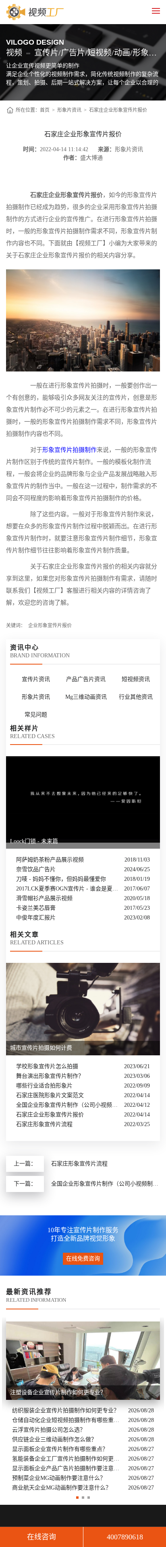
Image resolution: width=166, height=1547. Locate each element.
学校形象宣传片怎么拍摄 (47, 1066)
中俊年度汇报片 (36, 918)
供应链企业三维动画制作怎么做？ (54, 1439)
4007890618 (125, 1537)
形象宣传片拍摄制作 (69, 450)
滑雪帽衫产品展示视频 (44, 898)
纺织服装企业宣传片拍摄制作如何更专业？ (65, 1410)
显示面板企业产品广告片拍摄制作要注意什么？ (68, 1468)
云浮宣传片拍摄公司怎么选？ (48, 1430)
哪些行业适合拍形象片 (44, 1086)
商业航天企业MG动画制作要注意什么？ (61, 1488)
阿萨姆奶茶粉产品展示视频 (50, 860)
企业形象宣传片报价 (50, 625)
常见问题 (36, 715)
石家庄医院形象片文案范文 (50, 1095)
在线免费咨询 (83, 1259)
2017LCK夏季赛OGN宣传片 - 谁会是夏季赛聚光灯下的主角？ (68, 889)
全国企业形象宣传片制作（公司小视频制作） (68, 1105)
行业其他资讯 (136, 697)
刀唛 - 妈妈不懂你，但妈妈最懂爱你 (61, 879)
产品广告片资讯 (86, 679)
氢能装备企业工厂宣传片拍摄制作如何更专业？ (68, 1459)
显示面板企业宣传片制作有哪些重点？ (60, 1449)
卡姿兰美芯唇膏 (36, 908)
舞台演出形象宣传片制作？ (50, 1076)
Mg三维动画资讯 (86, 697)
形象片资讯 (69, 110)
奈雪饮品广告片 (36, 869)
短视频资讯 (136, 679)
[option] (83, 1405)
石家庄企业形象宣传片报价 (118, 110)
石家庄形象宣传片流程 (44, 1124)
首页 (45, 110)
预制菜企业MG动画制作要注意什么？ (59, 1478)
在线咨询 (41, 1537)
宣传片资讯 (36, 679)
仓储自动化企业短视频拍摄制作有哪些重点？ (68, 1420)
